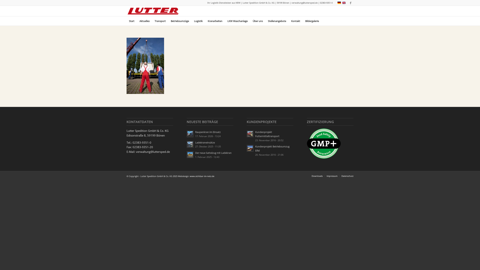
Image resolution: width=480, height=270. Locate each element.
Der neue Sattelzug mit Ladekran (213, 152)
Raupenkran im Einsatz (208, 132)
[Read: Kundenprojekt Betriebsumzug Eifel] (250, 148)
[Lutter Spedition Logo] (153, 11)
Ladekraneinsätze (205, 142)
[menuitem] (132, 21)
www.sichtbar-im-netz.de (202, 176)
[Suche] (351, 21)
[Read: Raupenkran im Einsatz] (190, 133)
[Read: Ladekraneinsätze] (190, 144)
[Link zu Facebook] (350, 3)
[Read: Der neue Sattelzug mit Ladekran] (190, 154)
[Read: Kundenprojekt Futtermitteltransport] (250, 133)
